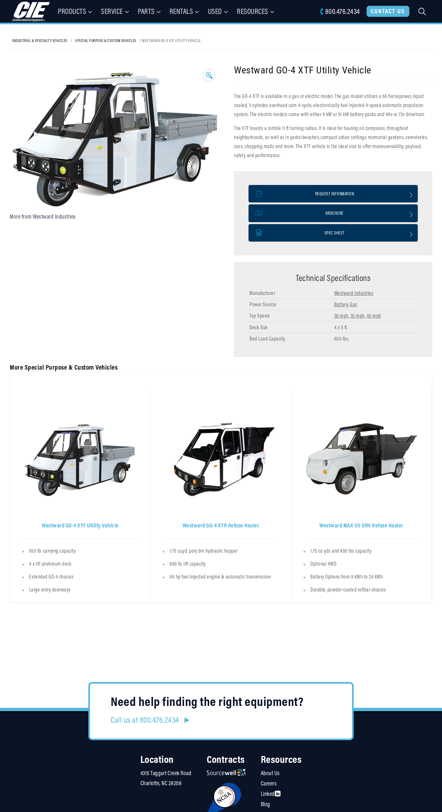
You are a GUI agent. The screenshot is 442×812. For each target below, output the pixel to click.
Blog (265, 804)
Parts (146, 11)
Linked (268, 793)
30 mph (341, 315)
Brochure (335, 213)
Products (72, 11)
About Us (270, 773)
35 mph (357, 315)
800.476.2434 (342, 11)
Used (215, 11)
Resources (252, 11)
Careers (269, 783)
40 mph (374, 315)
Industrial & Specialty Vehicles (40, 40)
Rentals (181, 11)
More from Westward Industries (43, 216)
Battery (341, 304)
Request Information (334, 194)
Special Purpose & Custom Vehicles (106, 40)
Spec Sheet (335, 233)
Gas (353, 304)
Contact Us (388, 11)
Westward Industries (354, 293)
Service (112, 11)
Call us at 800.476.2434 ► (151, 720)
